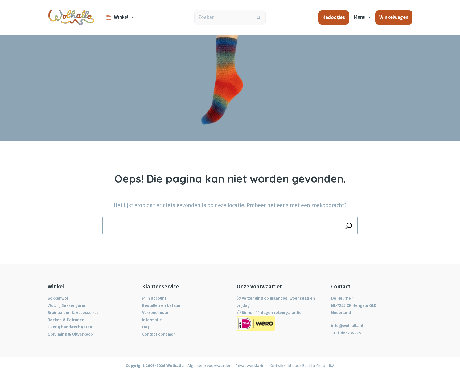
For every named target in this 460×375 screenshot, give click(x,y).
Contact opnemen (159, 334)
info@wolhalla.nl (347, 325)
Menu (359, 17)
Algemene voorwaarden (209, 365)
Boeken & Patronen (66, 319)
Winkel (121, 17)
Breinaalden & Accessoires (73, 312)
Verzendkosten (156, 312)
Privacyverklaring (251, 365)
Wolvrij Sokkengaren (67, 305)
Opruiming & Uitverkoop (70, 334)
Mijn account (154, 298)
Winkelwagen (393, 17)
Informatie (152, 319)
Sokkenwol (58, 298)
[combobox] (223, 17)
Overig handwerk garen (70, 327)
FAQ (145, 327)
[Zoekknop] (258, 17)
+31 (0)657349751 (346, 332)
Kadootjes (333, 17)
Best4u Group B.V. (318, 365)
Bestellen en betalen (162, 305)
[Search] (349, 225)
